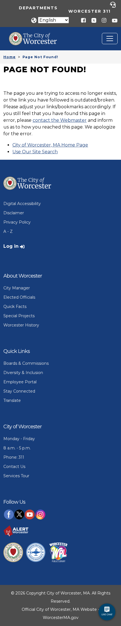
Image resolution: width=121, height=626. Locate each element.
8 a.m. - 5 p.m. (17, 448)
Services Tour (16, 475)
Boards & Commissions (26, 363)
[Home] (37, 36)
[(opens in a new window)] (91, 20)
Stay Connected (19, 391)
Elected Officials (19, 297)
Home (9, 57)
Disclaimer (13, 212)
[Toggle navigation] (110, 38)
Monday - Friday (19, 438)
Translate (12, 400)
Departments (38, 7)
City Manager (16, 288)
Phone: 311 (13, 457)
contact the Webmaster (60, 120)
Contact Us (14, 466)
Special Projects (19, 315)
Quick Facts (14, 306)
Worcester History (21, 325)
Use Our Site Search (35, 151)
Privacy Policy (17, 222)
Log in (11, 246)
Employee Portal (20, 381)
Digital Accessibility (22, 203)
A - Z (8, 231)
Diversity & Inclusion (23, 372)
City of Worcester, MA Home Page (50, 145)
